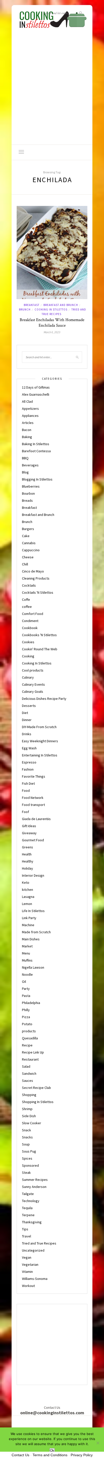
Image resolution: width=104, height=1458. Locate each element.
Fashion (28, 769)
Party (26, 988)
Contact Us (20, 1455)
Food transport (33, 804)
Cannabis (29, 543)
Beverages (30, 465)
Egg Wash (29, 748)
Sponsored (30, 1165)
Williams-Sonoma (34, 1278)
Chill (25, 564)
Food (26, 790)
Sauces (27, 1080)
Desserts (29, 705)
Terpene (28, 1215)
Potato (27, 1024)
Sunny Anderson (34, 1186)
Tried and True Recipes (39, 1243)
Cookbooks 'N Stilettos (39, 635)
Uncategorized (33, 1250)
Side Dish (29, 1116)
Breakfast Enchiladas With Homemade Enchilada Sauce (52, 322)
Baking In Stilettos (35, 444)
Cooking (28, 656)
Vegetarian (30, 1264)
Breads (27, 500)
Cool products (32, 670)
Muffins (27, 960)
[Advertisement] (52, 90)
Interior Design (33, 875)
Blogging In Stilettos (37, 479)
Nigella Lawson (33, 967)
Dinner (27, 720)
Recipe (27, 1045)
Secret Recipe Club (36, 1087)
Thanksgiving (32, 1222)
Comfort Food (32, 613)
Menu (26, 953)
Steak (26, 1172)
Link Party (29, 918)
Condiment (30, 620)
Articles (28, 422)
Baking (27, 437)
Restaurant (30, 1059)
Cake (26, 536)
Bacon (26, 429)
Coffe (26, 599)
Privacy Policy (82, 1455)
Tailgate (28, 1193)
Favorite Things (33, 776)
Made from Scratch (36, 932)
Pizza (26, 1017)
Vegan (26, 1257)
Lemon (27, 903)
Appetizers (30, 408)
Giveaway (29, 833)
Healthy (27, 861)
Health (27, 854)
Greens (27, 847)
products (29, 1031)
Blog (25, 472)
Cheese (28, 557)
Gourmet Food (33, 840)
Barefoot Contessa (36, 451)
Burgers (28, 529)
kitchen (27, 889)
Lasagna (28, 896)
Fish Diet (28, 783)
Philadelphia (31, 1002)
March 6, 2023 (52, 332)
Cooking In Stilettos (51, 309)
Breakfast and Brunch (60, 305)
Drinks (26, 734)
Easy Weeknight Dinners (40, 741)
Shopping (29, 1094)
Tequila (27, 1208)
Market (27, 946)
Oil (24, 981)
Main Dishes (31, 939)
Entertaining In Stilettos (39, 755)
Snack (26, 1130)
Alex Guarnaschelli (35, 394)
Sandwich (29, 1073)
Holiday (27, 868)
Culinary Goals (32, 691)
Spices (27, 1158)
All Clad (27, 401)
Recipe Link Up (33, 1052)
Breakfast (31, 305)
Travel (26, 1236)
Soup (26, 1144)
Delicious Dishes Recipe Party (44, 698)
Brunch (25, 309)
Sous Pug (29, 1151)
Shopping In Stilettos (38, 1102)
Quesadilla (30, 1038)
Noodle (27, 974)
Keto (25, 882)
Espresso (29, 762)
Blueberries (31, 486)
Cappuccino (31, 550)
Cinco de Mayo (33, 571)
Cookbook (30, 628)
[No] (97, 1442)
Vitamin (27, 1271)
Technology (30, 1201)
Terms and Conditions (50, 1455)
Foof (25, 811)
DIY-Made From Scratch (39, 727)
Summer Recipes (35, 1179)
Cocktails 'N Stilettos (37, 592)
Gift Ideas (29, 826)
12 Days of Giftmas (36, 387)
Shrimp (27, 1109)
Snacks (27, 1137)
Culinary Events (33, 684)
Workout (28, 1285)
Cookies (28, 642)
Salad (26, 1066)
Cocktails (29, 585)
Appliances (30, 415)
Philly (26, 1010)
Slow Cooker (31, 1123)
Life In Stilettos (33, 911)
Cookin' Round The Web (39, 649)
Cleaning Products (35, 578)
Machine (28, 925)
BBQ (25, 458)
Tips (25, 1229)
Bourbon (28, 493)
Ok (52, 1450)
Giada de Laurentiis (36, 819)
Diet (25, 712)
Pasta (26, 995)
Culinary (28, 677)
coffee (27, 606)
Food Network (32, 797)
